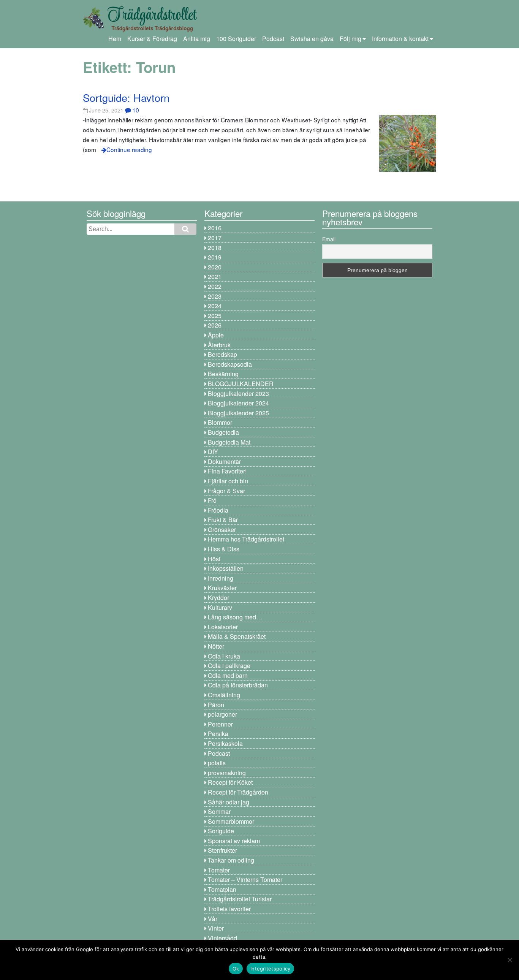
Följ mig (350, 38)
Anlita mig (196, 38)
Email (328, 239)
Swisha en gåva (312, 38)
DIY (213, 451)
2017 (215, 237)
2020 (215, 267)
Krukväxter (222, 587)
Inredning (220, 578)
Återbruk (219, 344)
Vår (212, 918)
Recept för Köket (230, 782)
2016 (215, 227)
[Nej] (509, 960)
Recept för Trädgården (238, 792)
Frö (212, 500)
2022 (215, 286)
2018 (215, 247)
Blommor (220, 422)
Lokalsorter (223, 626)
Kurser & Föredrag (152, 38)
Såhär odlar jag (228, 802)
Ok (236, 969)
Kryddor (218, 597)
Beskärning (223, 373)
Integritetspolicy (270, 969)
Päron (216, 704)
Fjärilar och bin (228, 481)
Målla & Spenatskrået (237, 636)
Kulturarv (220, 607)
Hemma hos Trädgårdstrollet (246, 539)
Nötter (216, 646)
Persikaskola (225, 743)
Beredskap (222, 354)
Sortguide (221, 830)
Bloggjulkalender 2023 (238, 393)
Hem (114, 38)
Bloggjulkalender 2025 (238, 412)
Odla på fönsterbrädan (238, 685)
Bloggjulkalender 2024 (238, 403)
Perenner (220, 724)
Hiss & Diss (223, 549)
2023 (215, 296)
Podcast (273, 38)
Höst (214, 558)
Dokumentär (224, 461)
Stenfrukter (222, 850)
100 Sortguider (236, 38)
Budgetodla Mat (229, 442)
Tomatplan (222, 889)
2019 (215, 257)
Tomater (219, 870)
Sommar (219, 811)
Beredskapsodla (230, 364)
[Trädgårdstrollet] (140, 28)
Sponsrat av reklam (234, 840)
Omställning (224, 694)
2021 (215, 276)
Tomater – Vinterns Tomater (245, 879)
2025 (215, 315)
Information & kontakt (400, 38)
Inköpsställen (226, 568)
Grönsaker (222, 529)
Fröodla (218, 510)
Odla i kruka (224, 656)
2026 (215, 325)
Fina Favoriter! (227, 471)
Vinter (216, 928)
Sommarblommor (231, 821)
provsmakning (227, 772)
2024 (215, 305)
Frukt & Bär (223, 519)
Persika (218, 733)
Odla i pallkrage (229, 665)
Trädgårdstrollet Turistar (240, 899)
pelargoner (222, 714)
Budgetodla (223, 432)
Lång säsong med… (235, 617)
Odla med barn (228, 675)
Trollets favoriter (229, 908)
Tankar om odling (231, 860)
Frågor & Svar (226, 490)
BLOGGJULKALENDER (241, 383)
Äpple (216, 335)
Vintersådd (222, 938)
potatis (217, 762)
